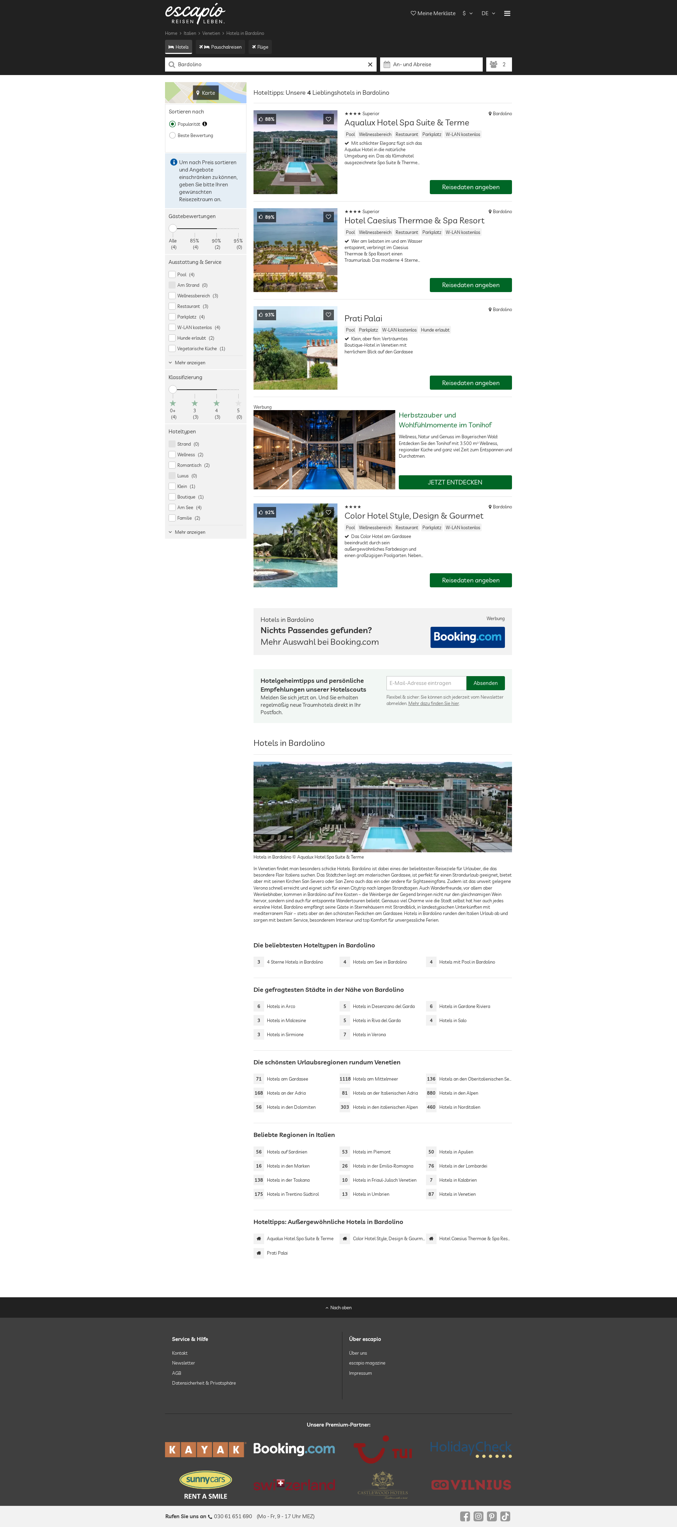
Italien (190, 33)
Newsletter (183, 1363)
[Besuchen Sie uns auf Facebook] (465, 1516)
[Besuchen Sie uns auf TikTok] (505, 1516)
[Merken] (328, 119)
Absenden (486, 683)
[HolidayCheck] (471, 1449)
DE (485, 13)
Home (171, 33)
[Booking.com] (294, 1449)
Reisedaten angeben (471, 187)
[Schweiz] (294, 1484)
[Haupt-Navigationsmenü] (507, 13)
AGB (176, 1372)
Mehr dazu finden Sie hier (433, 703)
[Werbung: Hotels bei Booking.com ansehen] (468, 637)
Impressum (360, 1372)
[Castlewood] (382, 1485)
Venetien (211, 33)
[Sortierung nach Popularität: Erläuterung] (204, 124)
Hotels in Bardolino (245, 33)
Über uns (358, 1353)
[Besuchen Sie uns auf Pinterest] (492, 1516)
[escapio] (195, 13)
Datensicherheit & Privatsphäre (204, 1383)
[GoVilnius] (471, 1484)
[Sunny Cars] (205, 1485)
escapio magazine (367, 1363)
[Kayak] (205, 1449)
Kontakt (180, 1353)
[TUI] (382, 1449)
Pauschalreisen (226, 47)
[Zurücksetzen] (370, 64)
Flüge (262, 47)
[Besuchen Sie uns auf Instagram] (478, 1516)
